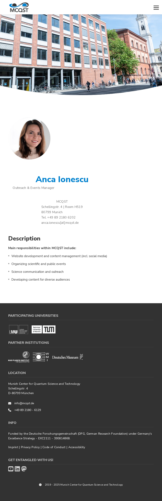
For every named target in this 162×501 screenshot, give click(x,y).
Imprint (13, 447)
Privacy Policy (31, 447)
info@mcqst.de (24, 403)
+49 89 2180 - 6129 (27, 410)
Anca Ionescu (62, 179)
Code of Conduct (54, 447)
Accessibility (76, 447)
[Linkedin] (17, 469)
